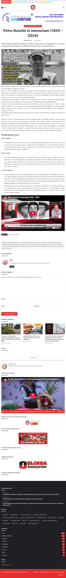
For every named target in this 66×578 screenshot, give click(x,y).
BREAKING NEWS (29, 26)
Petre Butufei (15, 234)
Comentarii (33, 357)
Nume (3, 298)
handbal (5, 520)
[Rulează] (3, 411)
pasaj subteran (15, 520)
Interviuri (38, 26)
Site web (36, 306)
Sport (3, 552)
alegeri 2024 (14, 514)
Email (3, 306)
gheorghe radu (13, 364)
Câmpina (52, 517)
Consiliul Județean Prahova (10, 517)
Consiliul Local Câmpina (27, 517)
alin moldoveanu (26, 514)
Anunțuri (4, 555)
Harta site (56, 572)
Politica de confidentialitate (40, 572)
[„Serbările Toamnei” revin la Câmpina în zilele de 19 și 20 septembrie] (33, 328)
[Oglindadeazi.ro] (33, 7)
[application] (33, 395)
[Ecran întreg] (62, 411)
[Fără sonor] (60, 411)
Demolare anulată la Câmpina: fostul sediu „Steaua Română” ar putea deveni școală (34, 2)
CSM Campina (41, 517)
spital (14, 523)
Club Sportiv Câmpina (39, 514)
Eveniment (5, 544)
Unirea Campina (33, 523)
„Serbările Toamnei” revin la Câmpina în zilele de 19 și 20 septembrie (31, 337)
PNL (24, 520)
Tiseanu (22, 523)
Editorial (4, 538)
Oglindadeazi (28, 40)
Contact (62, 572)
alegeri (5, 514)
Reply (11, 266)
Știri (3, 533)
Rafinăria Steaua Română (49, 520)
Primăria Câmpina (34, 520)
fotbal (10, 234)
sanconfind (6, 523)
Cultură (4, 549)
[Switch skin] (64, 8)
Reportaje (5, 547)
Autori (50, 572)
